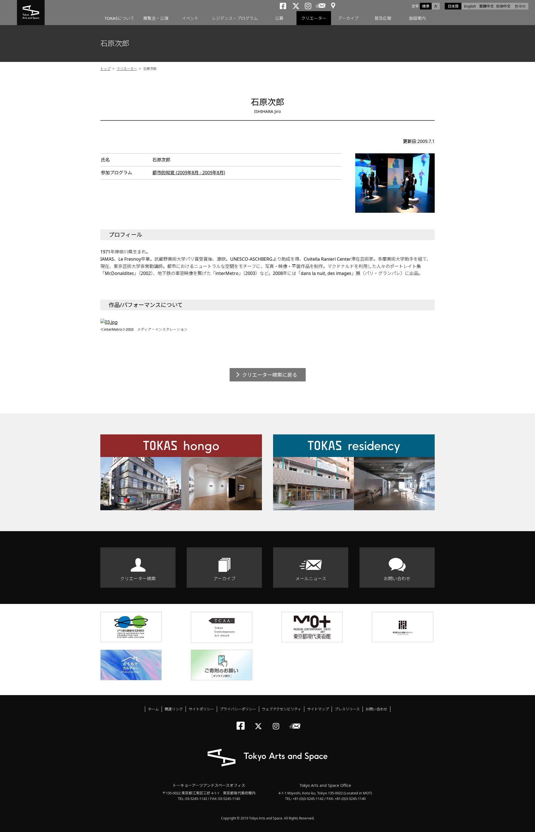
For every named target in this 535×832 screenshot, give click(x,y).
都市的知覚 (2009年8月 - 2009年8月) (188, 173)
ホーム (153, 709)
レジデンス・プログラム (235, 18)
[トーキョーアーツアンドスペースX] (259, 721)
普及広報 (382, 18)
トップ (105, 68)
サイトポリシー (201, 709)
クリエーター (313, 18)
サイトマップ (318, 709)
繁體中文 (486, 6)
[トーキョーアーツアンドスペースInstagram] (278, 721)
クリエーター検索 (138, 578)
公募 (279, 18)
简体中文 (503, 6)
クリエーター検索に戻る (269, 374)
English (470, 6)
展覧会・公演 (155, 18)
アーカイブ (348, 18)
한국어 (520, 6)
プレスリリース (347, 709)
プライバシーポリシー (238, 709)
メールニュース (310, 578)
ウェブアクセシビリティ (281, 709)
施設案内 (417, 18)
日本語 (453, 6)
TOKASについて (119, 18)
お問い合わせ (397, 578)
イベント (190, 18)
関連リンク (174, 709)
